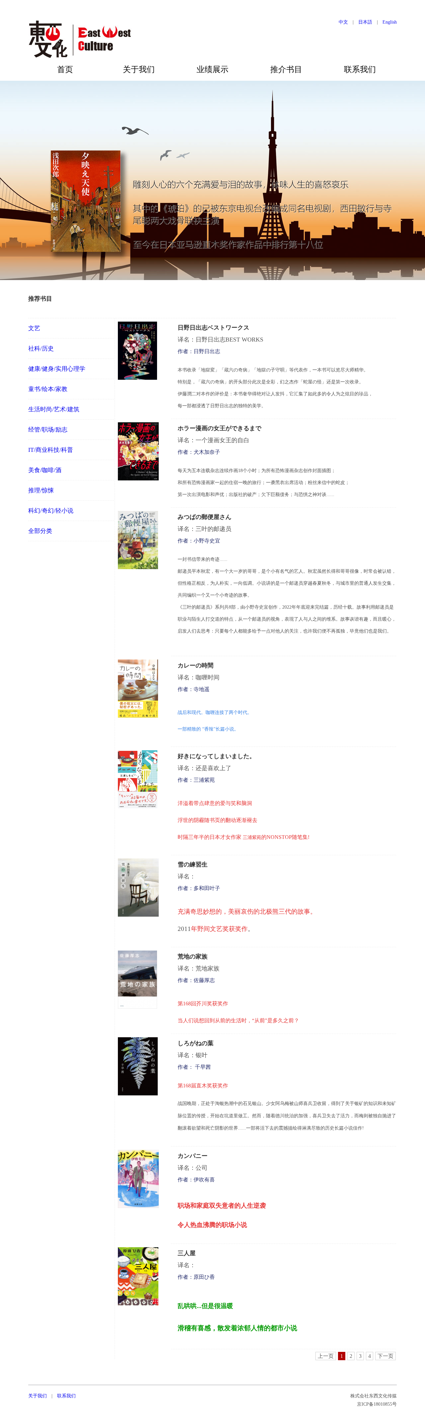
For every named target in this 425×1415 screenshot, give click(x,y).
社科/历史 (41, 348)
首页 (65, 69)
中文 (343, 22)
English (389, 22)
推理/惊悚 (41, 490)
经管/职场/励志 (47, 429)
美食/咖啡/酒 (44, 470)
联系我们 (360, 69)
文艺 (34, 328)
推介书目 (286, 69)
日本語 (365, 22)
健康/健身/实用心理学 (56, 368)
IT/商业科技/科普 (50, 450)
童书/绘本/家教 (47, 389)
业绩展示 (212, 69)
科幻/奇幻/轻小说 (50, 510)
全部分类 (40, 531)
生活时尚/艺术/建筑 (53, 409)
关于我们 (139, 69)
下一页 (385, 1356)
